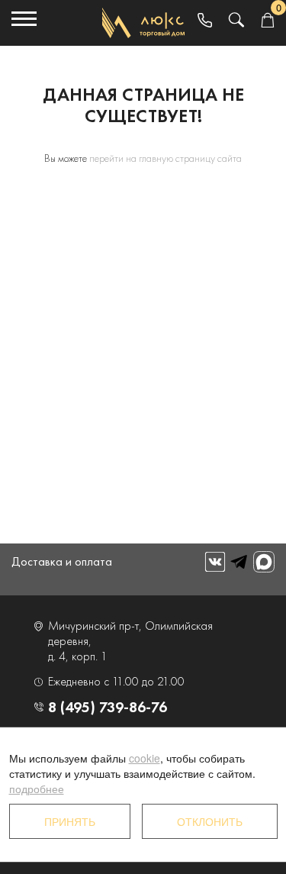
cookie (144, 758)
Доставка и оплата (61, 561)
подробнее (36, 788)
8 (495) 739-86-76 (107, 707)
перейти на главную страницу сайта (165, 158)
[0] (267, 21)
